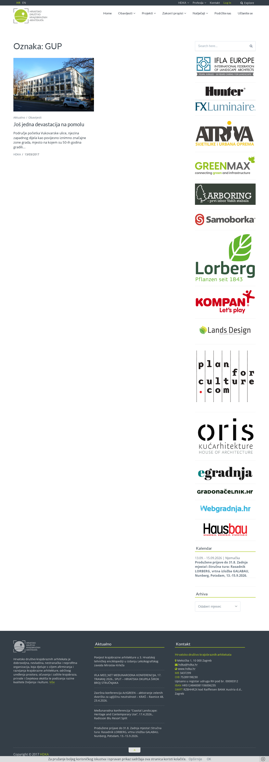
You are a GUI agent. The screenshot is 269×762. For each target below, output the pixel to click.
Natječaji (199, 13)
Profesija (198, 2)
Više (52, 682)
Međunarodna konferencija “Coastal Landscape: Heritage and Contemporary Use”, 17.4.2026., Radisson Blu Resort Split (125, 714)
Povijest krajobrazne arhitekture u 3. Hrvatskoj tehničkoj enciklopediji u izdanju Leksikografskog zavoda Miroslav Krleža (126, 661)
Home (107, 13)
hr (18, 3)
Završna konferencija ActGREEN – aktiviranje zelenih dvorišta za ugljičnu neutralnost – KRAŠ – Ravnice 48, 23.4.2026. (129, 696)
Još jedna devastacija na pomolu (48, 124)
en (24, 3)
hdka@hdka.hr (188, 664)
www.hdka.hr (187, 669)
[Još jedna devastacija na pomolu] (53, 85)
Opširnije (195, 759)
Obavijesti (125, 13)
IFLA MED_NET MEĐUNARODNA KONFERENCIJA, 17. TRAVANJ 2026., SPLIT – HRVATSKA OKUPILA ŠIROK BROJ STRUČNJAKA (127, 679)
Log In (227, 2)
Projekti (147, 13)
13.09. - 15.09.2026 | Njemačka (222, 567)
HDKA (182, 2)
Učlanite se (245, 13)
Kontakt (215, 2)
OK (209, 759)
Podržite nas (222, 13)
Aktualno (19, 117)
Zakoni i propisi (172, 13)
